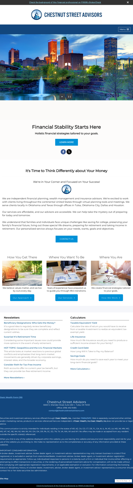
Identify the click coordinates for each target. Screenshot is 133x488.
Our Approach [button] (21, 298)
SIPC (89, 418)
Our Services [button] (65, 298)
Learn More (66, 142)
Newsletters (11, 317)
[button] (124, 29)
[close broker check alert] (128, 2)
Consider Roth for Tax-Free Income (22, 364)
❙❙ (69, 96)
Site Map (4, 478)
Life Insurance (77, 337)
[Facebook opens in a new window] (63, 152)
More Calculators (80, 369)
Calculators (77, 317)
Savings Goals (77, 356)
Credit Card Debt (79, 348)
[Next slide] (130, 70)
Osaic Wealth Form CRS (11, 397)
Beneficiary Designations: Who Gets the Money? (29, 323)
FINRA (83, 418)
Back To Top (122, 481)
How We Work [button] (109, 298)
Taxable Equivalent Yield (83, 323)
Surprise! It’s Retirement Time (20, 337)
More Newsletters (14, 377)
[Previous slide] (3, 70)
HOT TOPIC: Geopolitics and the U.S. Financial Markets (33, 348)
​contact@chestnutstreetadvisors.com (66, 410)
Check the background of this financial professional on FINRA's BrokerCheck (65, 2)
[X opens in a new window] (69, 152)
